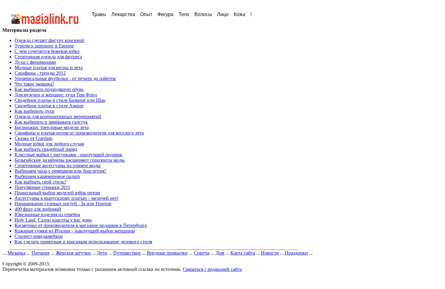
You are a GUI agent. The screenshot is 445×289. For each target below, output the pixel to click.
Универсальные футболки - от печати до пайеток (65, 78)
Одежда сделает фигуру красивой (49, 40)
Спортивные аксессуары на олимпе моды (58, 165)
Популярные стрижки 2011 (42, 187)
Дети (102, 252)
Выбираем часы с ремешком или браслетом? (60, 171)
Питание (40, 252)
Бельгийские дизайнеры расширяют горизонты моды (70, 160)
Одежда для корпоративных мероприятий (58, 116)
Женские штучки (73, 252)
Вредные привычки (167, 252)
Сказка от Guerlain (33, 138)
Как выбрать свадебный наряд (46, 149)
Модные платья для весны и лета (49, 67)
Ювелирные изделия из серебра (47, 214)
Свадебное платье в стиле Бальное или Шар (60, 100)
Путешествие (127, 252)
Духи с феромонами (35, 62)
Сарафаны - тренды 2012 (40, 73)
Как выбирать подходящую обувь (49, 89)
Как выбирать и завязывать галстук (51, 122)
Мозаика (16, 252)
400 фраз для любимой (38, 209)
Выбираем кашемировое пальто (47, 176)
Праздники (296, 252)
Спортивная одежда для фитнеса (48, 56)
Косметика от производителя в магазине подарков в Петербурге (81, 225)
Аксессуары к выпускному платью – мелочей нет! (66, 198)
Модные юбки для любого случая (49, 143)
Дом (220, 252)
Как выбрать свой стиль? (40, 181)
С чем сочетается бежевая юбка (47, 51)
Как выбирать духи (34, 111)
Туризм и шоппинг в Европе (44, 45)
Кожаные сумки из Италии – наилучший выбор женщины (75, 230)
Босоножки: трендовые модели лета (52, 127)
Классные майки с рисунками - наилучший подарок (68, 154)
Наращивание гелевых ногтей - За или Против (63, 203)
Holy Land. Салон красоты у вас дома (53, 219)
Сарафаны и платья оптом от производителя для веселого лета (79, 132)
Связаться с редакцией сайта (212, 269)
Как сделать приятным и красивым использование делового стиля (83, 241)
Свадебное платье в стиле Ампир (49, 105)
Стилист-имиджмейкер (39, 236)
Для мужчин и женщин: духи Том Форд (56, 94)
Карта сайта (242, 252)
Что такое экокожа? (34, 83)
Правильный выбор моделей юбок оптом (57, 192)
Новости (270, 252)
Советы (201, 252)
